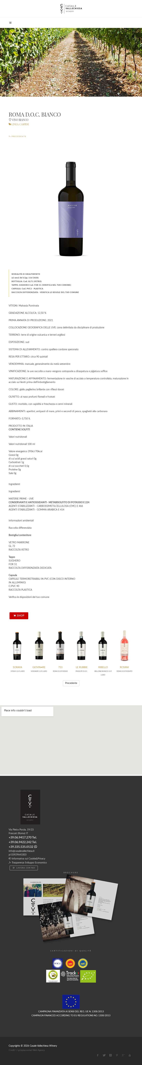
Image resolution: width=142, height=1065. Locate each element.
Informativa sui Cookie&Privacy (28, 859)
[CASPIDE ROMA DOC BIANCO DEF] (71, 208)
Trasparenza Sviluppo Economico (29, 863)
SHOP (20, 616)
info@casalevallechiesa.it (21, 851)
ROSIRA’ (124, 667)
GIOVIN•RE (39, 667)
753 (60, 667)
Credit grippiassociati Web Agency (27, 1050)
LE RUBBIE (82, 667)
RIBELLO (103, 667)
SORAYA (17, 667)
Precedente (18, 136)
